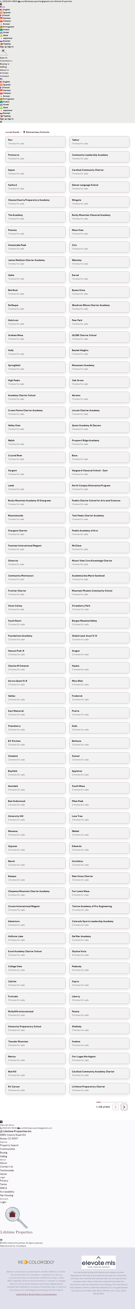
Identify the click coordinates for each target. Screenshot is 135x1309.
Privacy (4, 1180)
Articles (4, 73)
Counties (5, 60)
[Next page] (124, 1107)
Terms (3, 1184)
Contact (4, 76)
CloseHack (21, 1246)
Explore (3, 1142)
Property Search (9, 1145)
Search (3, 57)
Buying (3, 64)
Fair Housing (6, 1195)
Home (3, 1174)
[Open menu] (1, 121)
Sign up (3, 47)
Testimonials (7, 1170)
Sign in (10, 47)
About (3, 70)
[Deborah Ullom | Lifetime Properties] (16, 1236)
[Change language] (2, 6)
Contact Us (6, 1166)
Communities (7, 1149)
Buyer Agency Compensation (43, 1294)
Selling (3, 67)
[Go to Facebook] (1, 4)
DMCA (3, 1188)
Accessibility (7, 1191)
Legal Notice (22, 1294)
